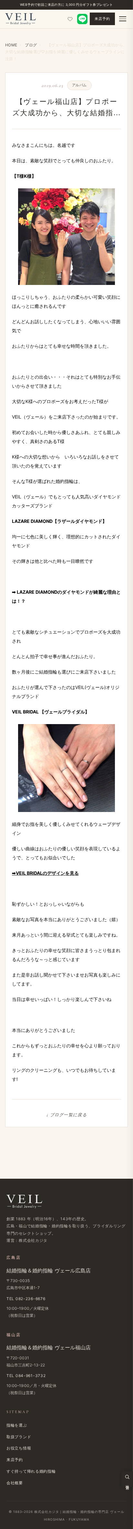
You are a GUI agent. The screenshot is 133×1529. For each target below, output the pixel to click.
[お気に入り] (70, 19)
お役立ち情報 (18, 1448)
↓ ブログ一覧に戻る (66, 1115)
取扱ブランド (18, 1436)
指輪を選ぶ (16, 1425)
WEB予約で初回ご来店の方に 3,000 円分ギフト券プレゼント (66, 4)
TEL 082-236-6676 (26, 1298)
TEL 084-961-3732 (26, 1375)
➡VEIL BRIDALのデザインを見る (45, 873)
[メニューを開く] (123, 19)
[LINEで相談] (82, 19)
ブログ (31, 44)
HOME (11, 44)
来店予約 (102, 18)
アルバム (79, 85)
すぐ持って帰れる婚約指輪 (31, 1471)
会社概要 (14, 1482)
